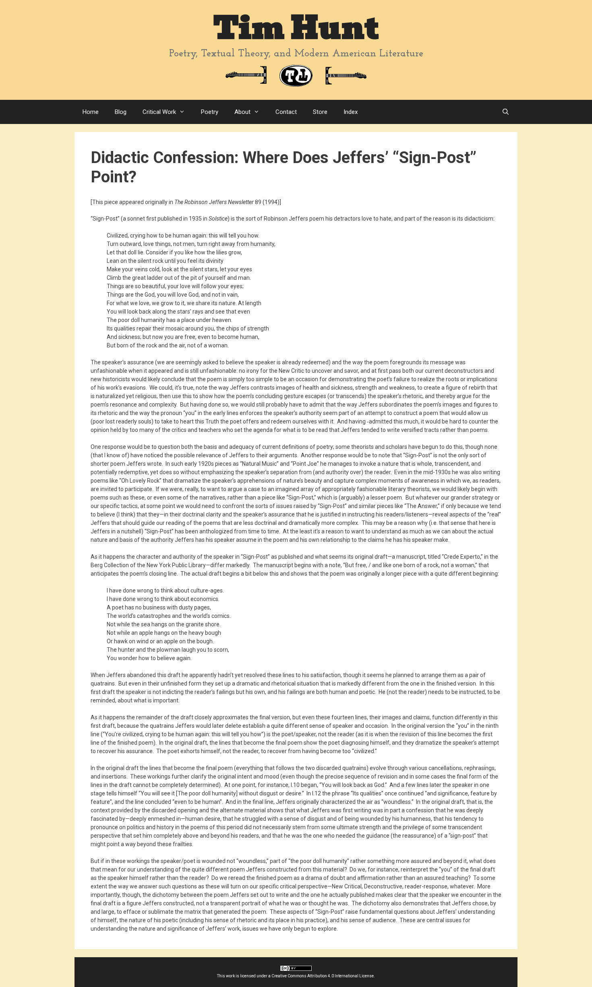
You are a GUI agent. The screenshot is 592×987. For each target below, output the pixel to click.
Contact (286, 112)
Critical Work (159, 112)
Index (351, 112)
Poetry (209, 112)
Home (91, 112)
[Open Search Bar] (505, 112)
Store (320, 112)
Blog (120, 112)
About (242, 112)
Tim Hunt (296, 28)
